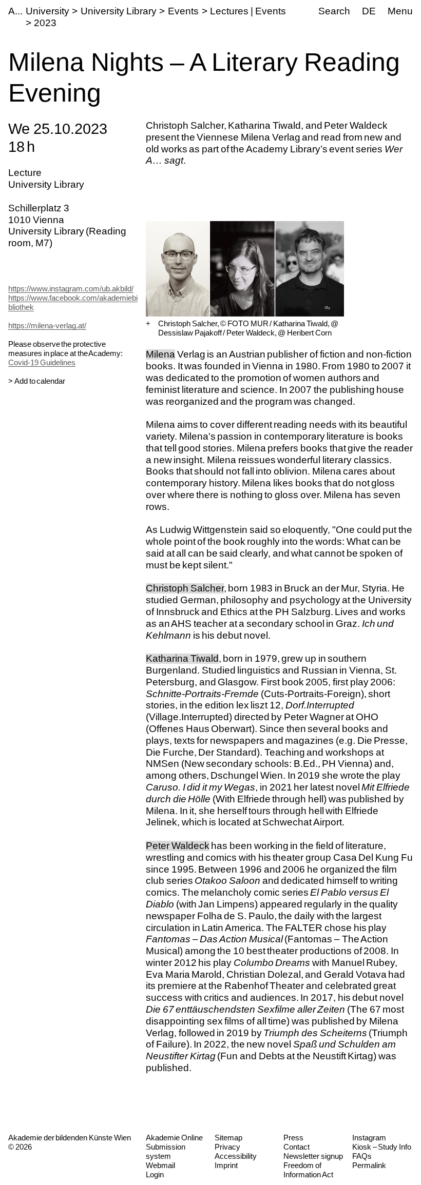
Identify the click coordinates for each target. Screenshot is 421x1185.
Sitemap (228, 1137)
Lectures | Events (247, 11)
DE (369, 11)
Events (183, 11)
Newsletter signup (313, 1156)
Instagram (369, 1137)
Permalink (369, 1165)
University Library (119, 11)
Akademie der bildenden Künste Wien (69, 1137)
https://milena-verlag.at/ (47, 325)
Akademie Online (174, 1137)
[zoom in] (148, 323)
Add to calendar (39, 381)
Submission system (165, 1151)
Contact (296, 1146)
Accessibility (236, 1156)
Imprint (226, 1165)
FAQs (362, 1156)
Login (155, 1174)
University (47, 11)
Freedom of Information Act (308, 1170)
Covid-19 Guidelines (41, 362)
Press (293, 1137)
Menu (400, 11)
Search (334, 11)
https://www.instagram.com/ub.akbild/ (70, 288)
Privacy (227, 1146)
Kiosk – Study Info (381, 1146)
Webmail (160, 1165)
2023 (45, 22)
